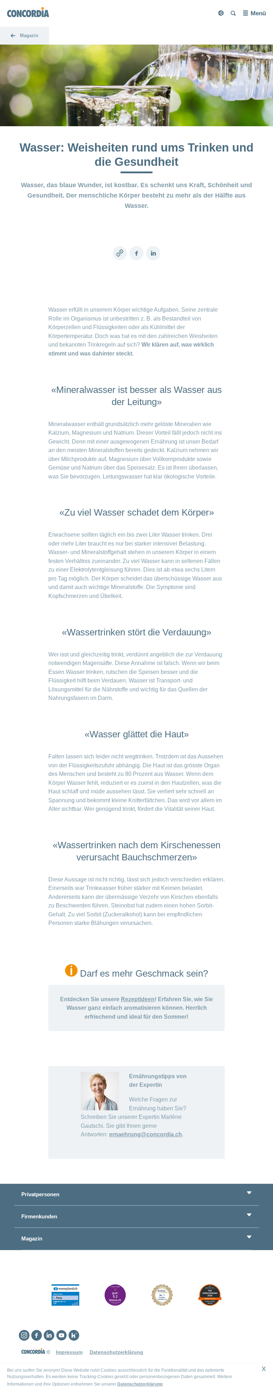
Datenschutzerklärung (139, 1384)
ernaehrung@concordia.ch (145, 1134)
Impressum (69, 1352)
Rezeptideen (138, 999)
